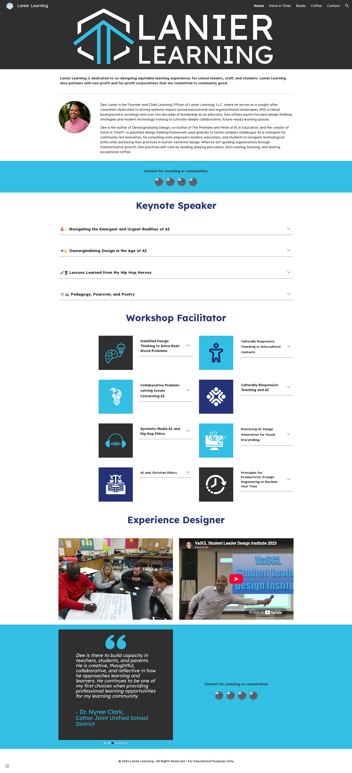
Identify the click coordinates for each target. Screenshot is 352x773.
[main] (176, 80)
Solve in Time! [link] (280, 6)
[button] (347, 6)
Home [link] (259, 6)
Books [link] (301, 6)
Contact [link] (333, 6)
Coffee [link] (316, 6)
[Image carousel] (115, 579)
